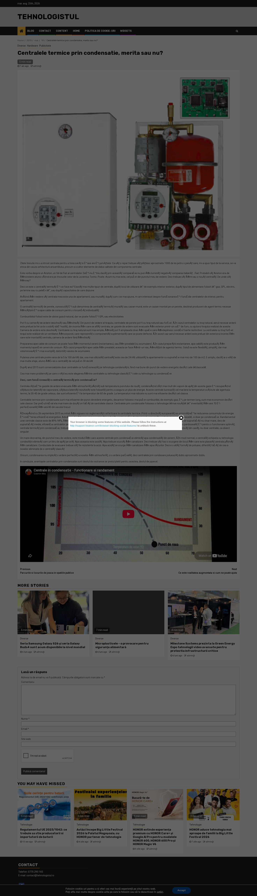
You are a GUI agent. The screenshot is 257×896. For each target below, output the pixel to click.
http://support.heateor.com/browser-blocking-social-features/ (103, 425)
